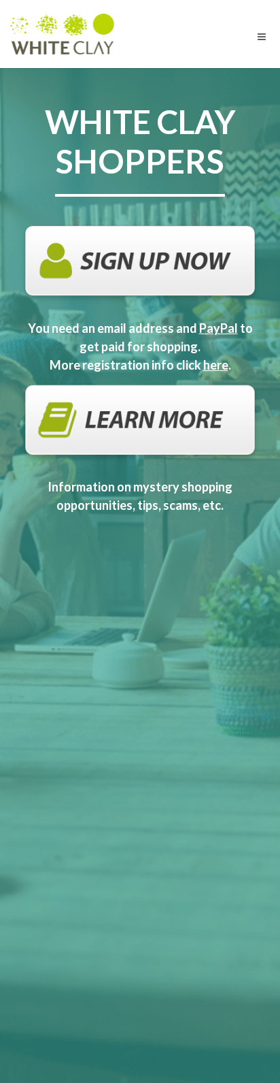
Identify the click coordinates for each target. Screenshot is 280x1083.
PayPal (218, 328)
